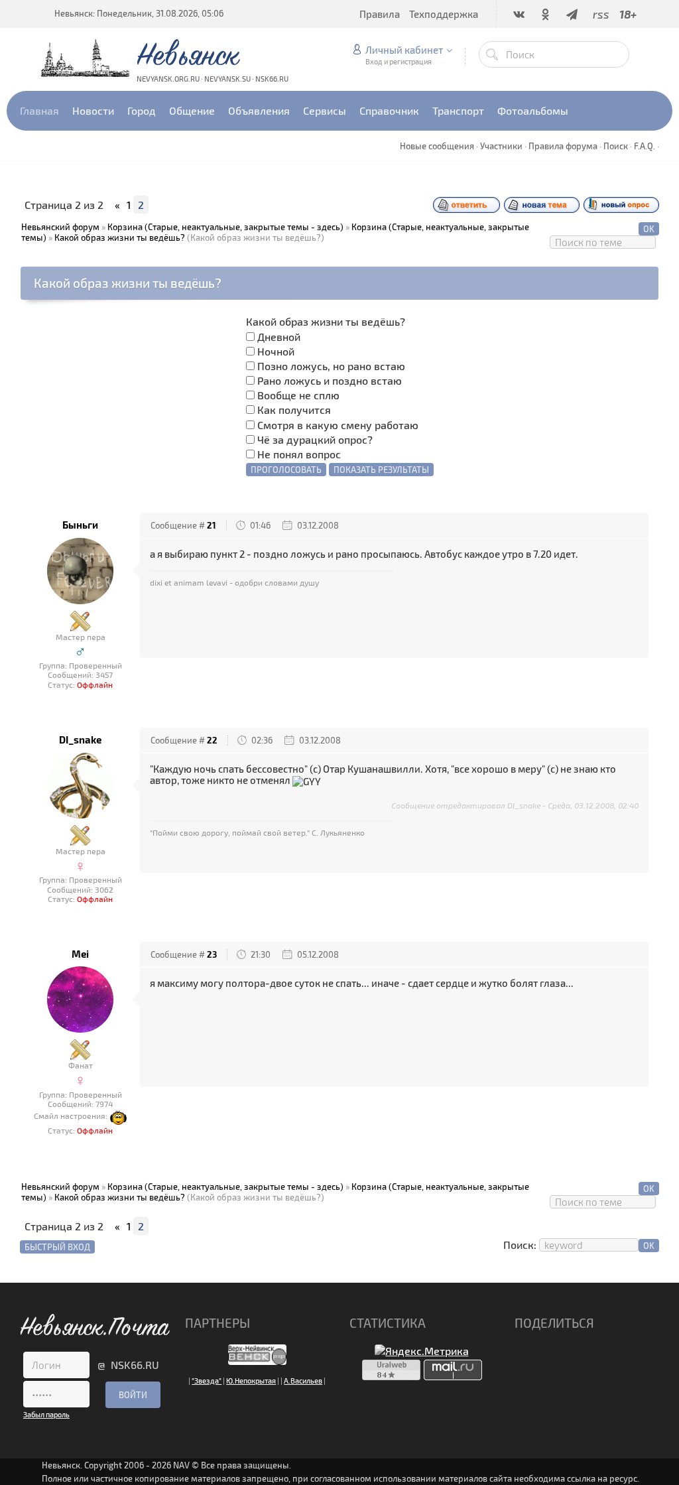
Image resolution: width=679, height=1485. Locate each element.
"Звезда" (206, 1380)
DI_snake (80, 739)
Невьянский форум (60, 227)
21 (211, 525)
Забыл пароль (46, 1414)
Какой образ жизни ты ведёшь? (119, 237)
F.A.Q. (644, 146)
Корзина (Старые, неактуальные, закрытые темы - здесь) (225, 227)
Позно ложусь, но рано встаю (331, 365)
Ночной (275, 351)
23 (212, 954)
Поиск (615, 146)
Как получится (294, 409)
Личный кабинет (404, 50)
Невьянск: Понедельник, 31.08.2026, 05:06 (138, 13)
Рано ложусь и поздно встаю (329, 380)
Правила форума (562, 146)
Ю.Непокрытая (251, 1380)
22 (212, 740)
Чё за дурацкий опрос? (315, 439)
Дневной (278, 336)
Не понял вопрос (299, 454)
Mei (80, 954)
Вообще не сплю (298, 395)
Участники (501, 146)
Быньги (80, 525)
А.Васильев (303, 1380)
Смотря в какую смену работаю (337, 425)
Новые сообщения (437, 146)
